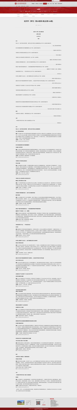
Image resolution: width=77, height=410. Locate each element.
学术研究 (45, 3)
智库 (48, 3)
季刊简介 (24, 14)
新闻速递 (18, 14)
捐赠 (56, 3)
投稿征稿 (30, 14)
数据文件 (49, 43)
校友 (53, 3)
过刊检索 (18, 16)
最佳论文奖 (55, 14)
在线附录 (45, 43)
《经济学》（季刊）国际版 (37, 11)
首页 (18, 0)
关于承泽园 (28, 401)
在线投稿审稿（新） (26, 16)
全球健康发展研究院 (53, 403)
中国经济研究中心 (52, 400)
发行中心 (36, 14)
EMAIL (33, 0)
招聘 (27, 404)
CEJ (49, 11)
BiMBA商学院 (60, 3)
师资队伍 (37, 3)
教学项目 (41, 3)
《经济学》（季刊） (23, 6)
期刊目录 (42, 14)
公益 (50, 3)
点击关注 (44, 404)
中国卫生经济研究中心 (53, 406)
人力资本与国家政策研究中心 (54, 405)
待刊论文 (48, 14)
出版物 (19, 6)
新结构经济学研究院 (53, 402)
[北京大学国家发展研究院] (20, 3)
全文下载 (41, 43)
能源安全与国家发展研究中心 (54, 404)
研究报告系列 (55, 11)
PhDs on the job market (28, 0)
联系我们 (33, 16)
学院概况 (33, 3)
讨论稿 (21, 11)
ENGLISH (36, 0)
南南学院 (24, 0)
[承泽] (21, 402)
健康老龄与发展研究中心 (53, 401)
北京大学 (21, 0)
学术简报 (45, 11)
